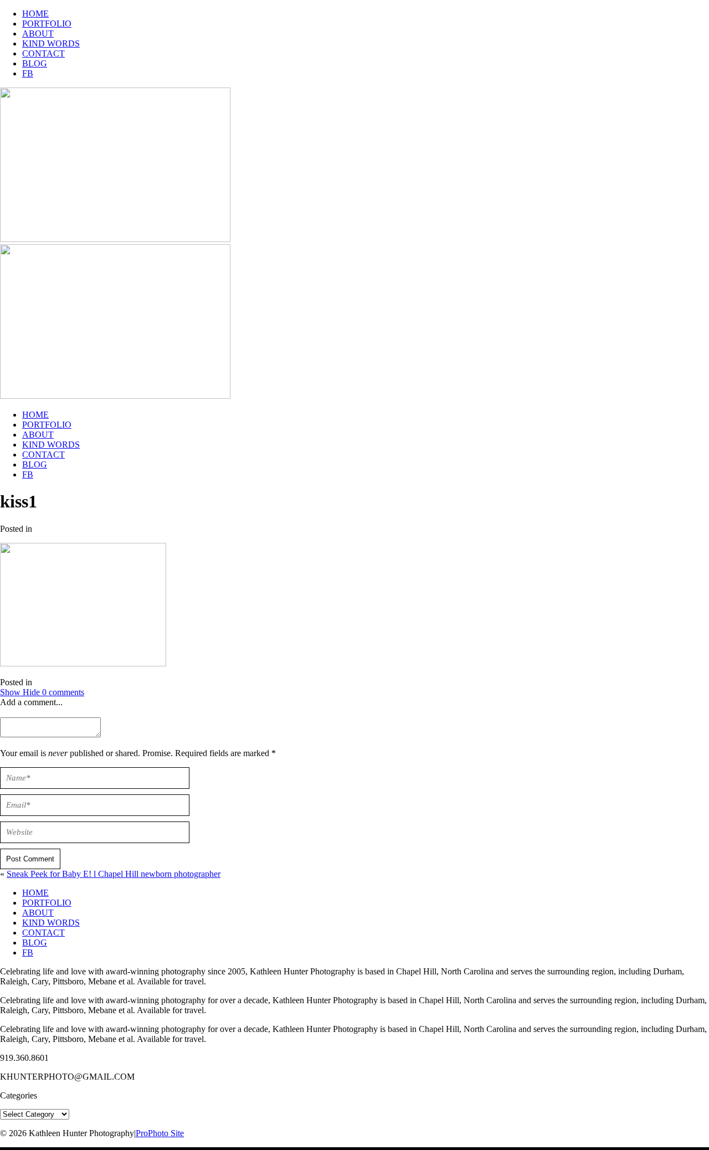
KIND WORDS (51, 43)
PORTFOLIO (46, 23)
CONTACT (43, 53)
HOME (35, 13)
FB (27, 73)
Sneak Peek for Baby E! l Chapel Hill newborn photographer (113, 874)
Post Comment (30, 859)
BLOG (34, 63)
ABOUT (38, 33)
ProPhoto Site (160, 1133)
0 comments (42, 692)
